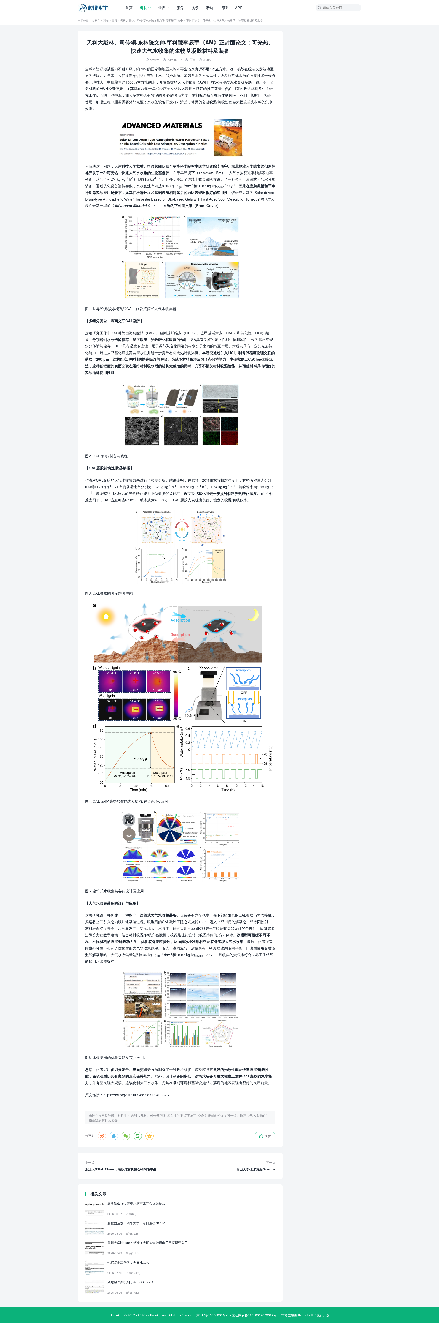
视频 (194, 7)
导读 (114, 20)
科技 (143, 7)
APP (239, 7)
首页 (129, 7)
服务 (180, 7)
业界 (162, 7)
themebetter (307, 1315)
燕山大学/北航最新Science (255, 1165)
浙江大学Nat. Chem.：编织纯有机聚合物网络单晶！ (122, 1165)
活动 (209, 7)
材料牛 (96, 20)
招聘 (224, 7)
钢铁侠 (154, 59)
